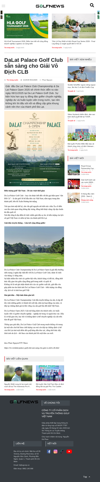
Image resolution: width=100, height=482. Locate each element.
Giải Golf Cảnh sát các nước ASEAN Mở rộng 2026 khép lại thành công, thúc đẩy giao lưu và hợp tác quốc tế (88, 181)
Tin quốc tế (71, 91)
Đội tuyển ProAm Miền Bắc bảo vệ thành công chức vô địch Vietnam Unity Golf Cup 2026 (81, 145)
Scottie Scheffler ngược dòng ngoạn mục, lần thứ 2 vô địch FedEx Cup (81, 86)
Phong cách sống (87, 200)
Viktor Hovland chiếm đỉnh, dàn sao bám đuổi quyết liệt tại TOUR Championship (81, 116)
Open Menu (3, 6)
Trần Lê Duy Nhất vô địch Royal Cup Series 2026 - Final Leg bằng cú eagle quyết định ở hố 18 (73, 42)
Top (85, 477)
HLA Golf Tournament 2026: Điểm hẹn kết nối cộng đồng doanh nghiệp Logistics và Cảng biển (26, 42)
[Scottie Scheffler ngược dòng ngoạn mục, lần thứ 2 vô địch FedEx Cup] (82, 74)
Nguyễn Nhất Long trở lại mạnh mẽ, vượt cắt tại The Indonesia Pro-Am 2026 (18, 385)
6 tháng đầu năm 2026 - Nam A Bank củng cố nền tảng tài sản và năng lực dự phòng (88, 195)
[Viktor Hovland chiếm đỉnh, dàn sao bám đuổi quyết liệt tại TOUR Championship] (82, 103)
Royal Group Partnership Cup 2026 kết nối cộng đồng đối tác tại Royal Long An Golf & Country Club (88, 167)
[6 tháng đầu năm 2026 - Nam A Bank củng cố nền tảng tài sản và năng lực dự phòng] (74, 196)
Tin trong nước (9, 48)
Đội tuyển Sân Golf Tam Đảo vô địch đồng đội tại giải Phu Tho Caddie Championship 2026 (50, 385)
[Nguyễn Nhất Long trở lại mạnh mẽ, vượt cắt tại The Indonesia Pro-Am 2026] (18, 373)
